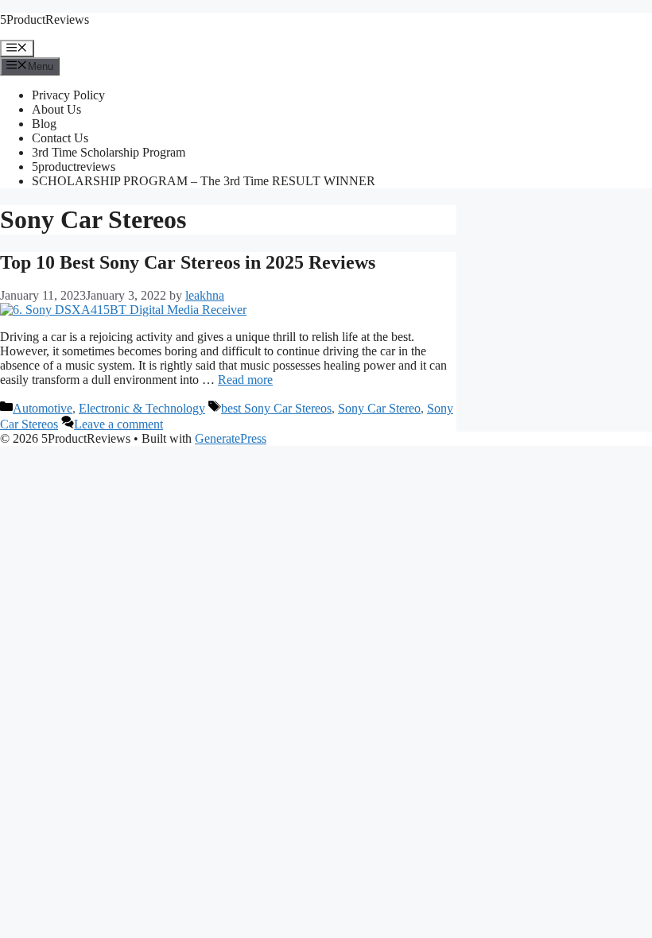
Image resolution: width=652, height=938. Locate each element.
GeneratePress (230, 438)
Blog (44, 123)
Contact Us (60, 138)
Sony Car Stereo (379, 408)
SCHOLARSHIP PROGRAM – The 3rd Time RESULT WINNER (203, 181)
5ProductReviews (44, 19)
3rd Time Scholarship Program (108, 152)
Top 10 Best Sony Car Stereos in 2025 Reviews (187, 262)
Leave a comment (118, 424)
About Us (56, 109)
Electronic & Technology (142, 408)
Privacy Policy (68, 95)
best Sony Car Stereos (276, 408)
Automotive (42, 408)
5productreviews (73, 166)
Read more (245, 379)
